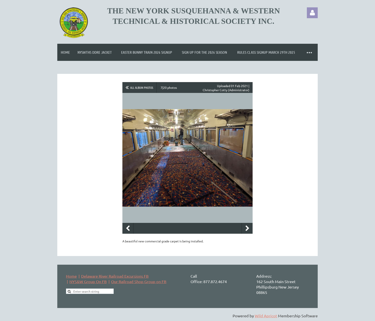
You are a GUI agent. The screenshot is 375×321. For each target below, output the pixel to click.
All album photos (141, 87)
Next (247, 228)
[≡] (309, 52)
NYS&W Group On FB (88, 281)
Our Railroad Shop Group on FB (138, 281)
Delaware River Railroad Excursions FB (115, 276)
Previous (127, 228)
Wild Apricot (266, 315)
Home (71, 276)
